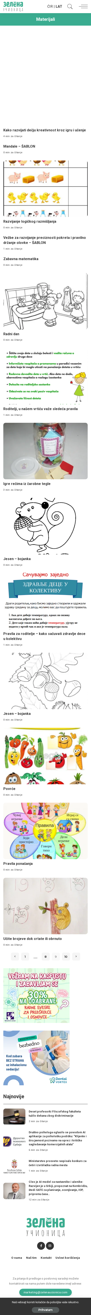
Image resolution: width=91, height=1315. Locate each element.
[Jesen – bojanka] (45, 526)
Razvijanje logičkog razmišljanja (29, 221)
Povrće (9, 789)
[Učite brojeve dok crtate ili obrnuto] (45, 906)
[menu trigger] (82, 6)
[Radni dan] (45, 301)
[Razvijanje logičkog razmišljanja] (45, 188)
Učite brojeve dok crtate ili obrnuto (32, 939)
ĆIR (50, 6)
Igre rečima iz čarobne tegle (27, 484)
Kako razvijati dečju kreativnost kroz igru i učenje (44, 130)
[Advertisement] (45, 75)
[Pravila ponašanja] (45, 831)
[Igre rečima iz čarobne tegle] (45, 451)
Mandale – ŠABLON (19, 146)
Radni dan (11, 334)
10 (65, 956)
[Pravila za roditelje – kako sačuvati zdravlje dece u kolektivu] (45, 601)
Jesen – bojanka (17, 559)
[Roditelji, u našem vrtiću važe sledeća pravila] (45, 376)
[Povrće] (45, 756)
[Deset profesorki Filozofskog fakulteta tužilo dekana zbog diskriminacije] (14, 1117)
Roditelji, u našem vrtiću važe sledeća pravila (40, 409)
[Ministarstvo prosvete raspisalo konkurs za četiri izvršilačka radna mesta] (14, 1166)
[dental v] (36, 1058)
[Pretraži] (68, 6)
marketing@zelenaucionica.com (46, 1292)
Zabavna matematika (20, 259)
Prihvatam (45, 1309)
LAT (59, 6)
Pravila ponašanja (18, 864)
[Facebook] (41, 1246)
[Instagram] (50, 1246)
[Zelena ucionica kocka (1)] (36, 995)
